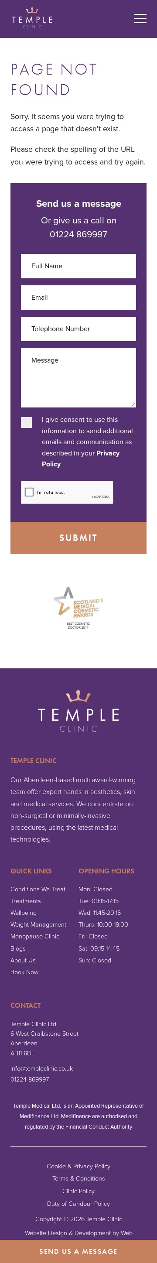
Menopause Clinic (34, 936)
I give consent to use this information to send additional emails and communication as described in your (87, 442)
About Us (23, 960)
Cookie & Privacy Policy (78, 1166)
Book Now (24, 972)
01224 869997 (29, 1079)
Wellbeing (23, 913)
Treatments (25, 901)
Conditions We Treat (37, 889)
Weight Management (38, 924)
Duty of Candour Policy (78, 1204)
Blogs (18, 948)
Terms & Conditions (78, 1178)
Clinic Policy (78, 1191)
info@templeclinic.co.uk (41, 1068)
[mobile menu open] (140, 19)
